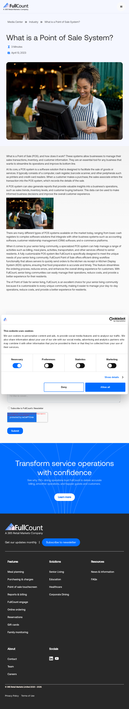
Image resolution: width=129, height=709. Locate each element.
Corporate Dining (59, 594)
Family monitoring (18, 632)
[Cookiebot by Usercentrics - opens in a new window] (111, 319)
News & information (102, 571)
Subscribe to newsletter (61, 542)
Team (11, 666)
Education (55, 579)
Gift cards (13, 624)
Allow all (105, 387)
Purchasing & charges (20, 579)
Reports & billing (17, 594)
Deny (64, 387)
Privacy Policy (12, 696)
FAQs (94, 579)
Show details (112, 377)
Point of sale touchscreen (22, 586)
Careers (12, 674)
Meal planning (16, 571)
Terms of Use (27, 696)
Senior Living (56, 571)
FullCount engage (18, 602)
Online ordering (16, 609)
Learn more (64, 497)
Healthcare (55, 586)
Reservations (15, 617)
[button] (121, 6)
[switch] (48, 365)
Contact (12, 659)
